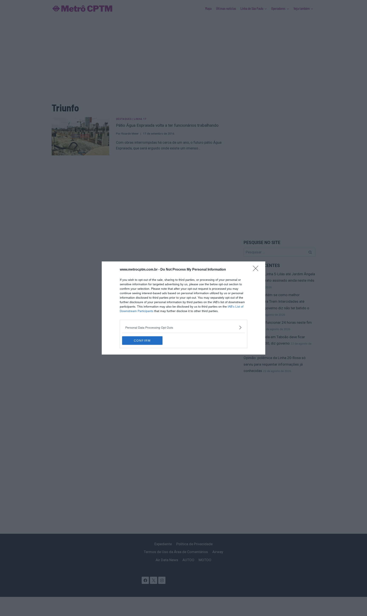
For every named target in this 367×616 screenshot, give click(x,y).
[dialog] (183, 308)
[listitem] (183, 327)
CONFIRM (142, 340)
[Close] (257, 270)
